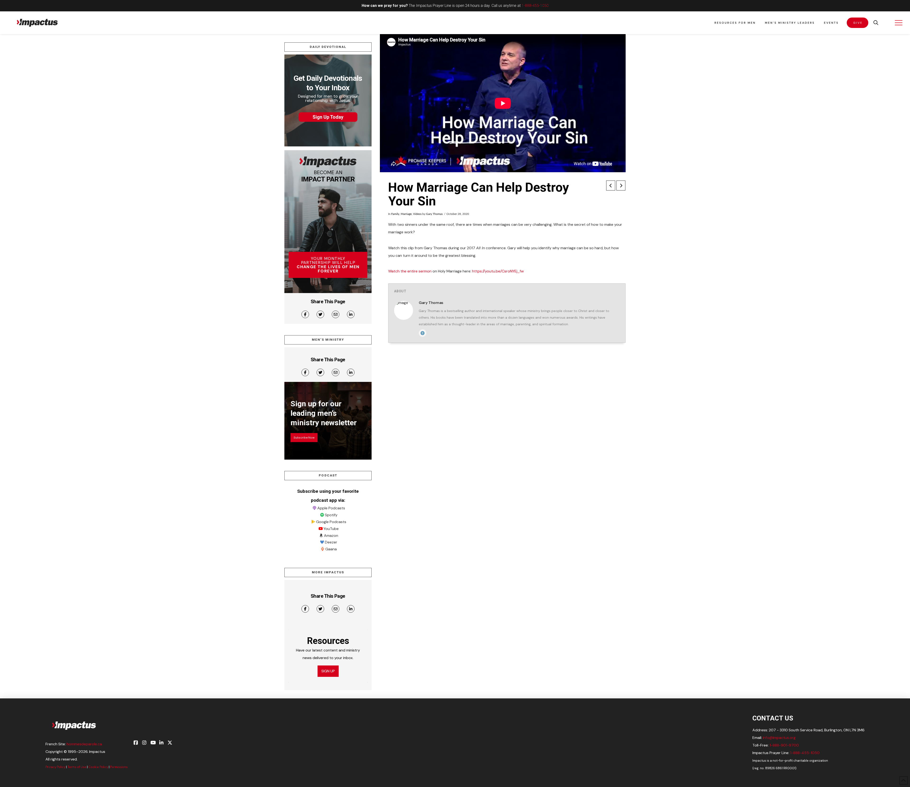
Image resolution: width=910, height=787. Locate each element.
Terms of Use (77, 767)
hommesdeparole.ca (84, 744)
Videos (417, 214)
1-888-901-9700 (784, 745)
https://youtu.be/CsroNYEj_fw (498, 271)
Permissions (119, 767)
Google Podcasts (331, 521)
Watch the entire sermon (410, 271)
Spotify (331, 514)
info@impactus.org (779, 737)
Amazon (331, 535)
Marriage (406, 214)
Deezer (331, 542)
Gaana (331, 549)
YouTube (331, 528)
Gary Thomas (434, 214)
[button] (876, 23)
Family (395, 214)
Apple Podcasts (331, 508)
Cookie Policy (98, 767)
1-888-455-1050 (535, 5)
